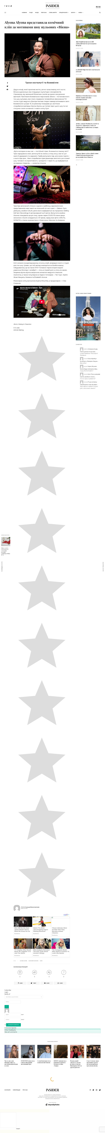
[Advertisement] (88, 228)
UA (99, 6)
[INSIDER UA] (52, 6)
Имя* (22, 1014)
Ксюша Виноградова (32, 907)
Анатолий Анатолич (33, 960)
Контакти (7, 1090)
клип (41, 960)
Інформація (16, 1090)
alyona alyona (23, 960)
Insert (18, 1128)
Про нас (25, 1090)
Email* (22, 1019)
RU (97, 6)
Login (6, 992)
